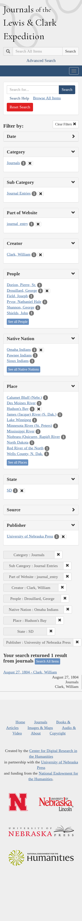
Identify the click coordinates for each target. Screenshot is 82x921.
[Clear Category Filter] (30, 163)
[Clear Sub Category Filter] (41, 194)
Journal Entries (19, 193)
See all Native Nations (23, 369)
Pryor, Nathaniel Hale (24, 301)
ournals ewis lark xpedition (30, 23)
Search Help (19, 98)
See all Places (17, 462)
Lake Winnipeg (19, 420)
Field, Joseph (17, 296)
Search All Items (47, 661)
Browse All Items (47, 98)
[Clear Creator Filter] (40, 255)
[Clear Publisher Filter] (63, 536)
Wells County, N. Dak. (25, 454)
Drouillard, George (22, 290)
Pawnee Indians (19, 355)
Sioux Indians (18, 361)
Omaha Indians (19, 349)
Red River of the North (25, 448)
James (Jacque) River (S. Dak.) (31, 414)
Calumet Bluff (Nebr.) (24, 397)
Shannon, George (20, 307)
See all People (18, 321)
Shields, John (17, 313)
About (36, 733)
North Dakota (17, 442)
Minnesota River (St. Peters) (29, 425)
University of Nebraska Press (30, 536)
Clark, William (18, 254)
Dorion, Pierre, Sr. (21, 285)
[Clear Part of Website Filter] (38, 224)
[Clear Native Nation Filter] (41, 350)
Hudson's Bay (18, 408)
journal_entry (17, 223)
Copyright (58, 733)
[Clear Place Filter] (39, 409)
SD (9, 490)
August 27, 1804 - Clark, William (30, 672)
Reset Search (20, 107)
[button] (58, 555)
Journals (13, 163)
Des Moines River (21, 403)
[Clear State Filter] (22, 491)
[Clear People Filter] (47, 291)
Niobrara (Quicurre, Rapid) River (33, 436)
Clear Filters (64, 124)
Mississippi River (21, 431)
